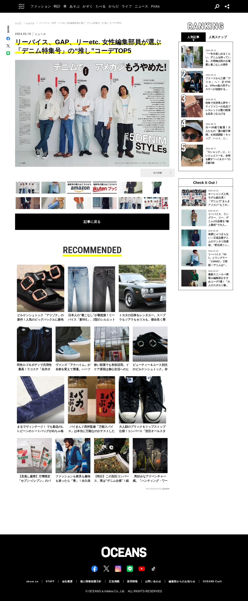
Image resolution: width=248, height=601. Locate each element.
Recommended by (153, 489)
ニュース (30, 23)
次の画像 (157, 173)
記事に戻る (92, 222)
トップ (18, 23)
